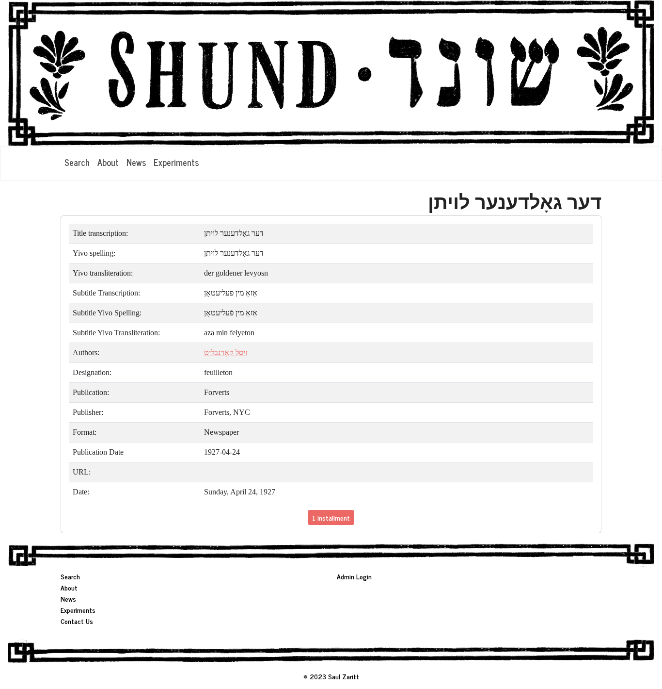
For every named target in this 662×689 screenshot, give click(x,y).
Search (77, 162)
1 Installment (331, 517)
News (136, 162)
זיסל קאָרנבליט (225, 352)
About (108, 162)
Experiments (176, 162)
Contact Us (77, 620)
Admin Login (354, 576)
